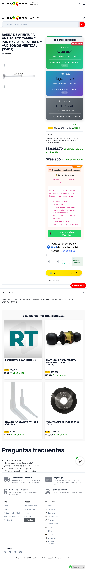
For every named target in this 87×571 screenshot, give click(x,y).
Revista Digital (29, 509)
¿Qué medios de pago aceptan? (17, 468)
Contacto (27, 516)
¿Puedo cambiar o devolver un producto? (21, 466)
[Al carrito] (64, 273)
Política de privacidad (12, 513)
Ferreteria (7, 53)
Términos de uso (10, 520)
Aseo (50, 506)
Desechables (53, 516)
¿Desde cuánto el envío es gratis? (18, 463)
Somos (26, 513)
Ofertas (6, 509)
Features (49, 135)
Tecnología (52, 538)
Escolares (51, 513)
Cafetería (51, 509)
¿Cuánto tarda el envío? (14, 460)
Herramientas (53, 524)
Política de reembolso (11, 516)
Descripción (7, 292)
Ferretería (51, 520)
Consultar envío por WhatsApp (62, 233)
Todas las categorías (52, 542)
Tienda (6, 506)
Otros (50, 531)
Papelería (51, 534)
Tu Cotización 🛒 (78, 285)
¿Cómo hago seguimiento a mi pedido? (20, 471)
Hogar (50, 527)
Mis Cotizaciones (30, 506)
